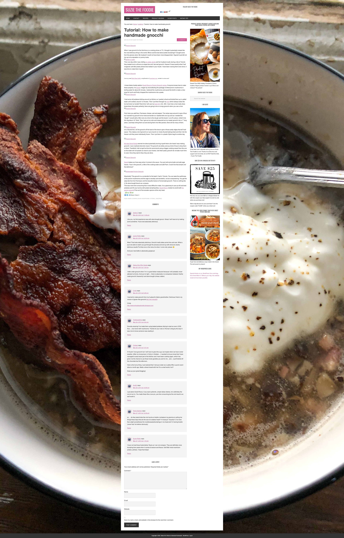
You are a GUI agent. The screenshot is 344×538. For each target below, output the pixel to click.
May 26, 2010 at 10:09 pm (141, 388)
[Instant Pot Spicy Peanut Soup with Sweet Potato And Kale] (205, 260)
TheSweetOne (137, 320)
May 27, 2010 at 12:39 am (141, 413)
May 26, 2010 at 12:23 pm (141, 238)
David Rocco (163, 188)
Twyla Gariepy (137, 411)
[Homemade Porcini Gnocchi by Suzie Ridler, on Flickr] (134, 171)
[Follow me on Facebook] (161, 12)
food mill (157, 104)
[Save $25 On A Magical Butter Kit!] (205, 193)
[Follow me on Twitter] (163, 12)
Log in (191, 535)
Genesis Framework (177, 535)
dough (140, 198)
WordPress (186, 535)
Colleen (135, 345)
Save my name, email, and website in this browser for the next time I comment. (149, 520)
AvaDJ (135, 385)
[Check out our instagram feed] (166, 12)
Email (126, 500)
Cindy (135, 291)
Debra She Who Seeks (140, 265)
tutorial (152, 198)
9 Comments (181, 40)
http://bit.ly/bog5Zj (151, 299)
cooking (134, 198)
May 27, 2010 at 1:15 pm (141, 441)
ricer (168, 102)
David (138, 88)
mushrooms (145, 198)
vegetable (159, 198)
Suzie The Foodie (140, 9)
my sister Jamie (150, 62)
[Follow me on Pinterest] (165, 12)
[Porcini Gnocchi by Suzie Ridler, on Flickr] (130, 46)
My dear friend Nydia (130, 144)
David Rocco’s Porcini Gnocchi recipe (155, 85)
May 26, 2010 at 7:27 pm (141, 348)
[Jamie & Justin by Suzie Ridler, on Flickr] (129, 60)
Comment (127, 471)
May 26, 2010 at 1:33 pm (141, 267)
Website (126, 509)
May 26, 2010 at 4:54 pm (141, 322)
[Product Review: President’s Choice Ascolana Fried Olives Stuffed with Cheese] (205, 81)
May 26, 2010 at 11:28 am (141, 215)
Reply (129, 225)
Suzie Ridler (137, 439)
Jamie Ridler (137, 236)
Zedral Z (135, 213)
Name (126, 492)
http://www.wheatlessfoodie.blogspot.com (140, 305)
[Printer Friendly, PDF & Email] (129, 192)
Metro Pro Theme (165, 535)
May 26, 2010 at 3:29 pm (141, 293)
